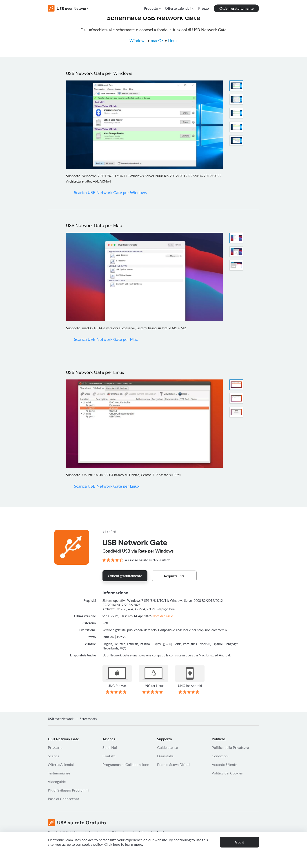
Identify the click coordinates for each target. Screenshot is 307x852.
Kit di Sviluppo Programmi (68, 790)
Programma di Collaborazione (125, 764)
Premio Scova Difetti (173, 764)
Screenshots (88, 719)
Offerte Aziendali (61, 764)
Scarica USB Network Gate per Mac (106, 339)
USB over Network (60, 719)
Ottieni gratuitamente (236, 8)
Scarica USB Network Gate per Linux (106, 486)
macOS (157, 40)
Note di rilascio (162, 616)
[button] (152, 8)
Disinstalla (165, 756)
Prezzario (55, 747)
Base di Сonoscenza (63, 798)
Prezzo (203, 8)
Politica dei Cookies (227, 773)
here (116, 844)
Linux (173, 40)
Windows (137, 40)
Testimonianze (59, 773)
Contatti (109, 756)
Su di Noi (109, 747)
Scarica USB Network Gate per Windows (110, 192)
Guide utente (167, 747)
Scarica (53, 756)
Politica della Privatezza (230, 747)
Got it (239, 842)
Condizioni (220, 756)
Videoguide (57, 781)
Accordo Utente (224, 764)
